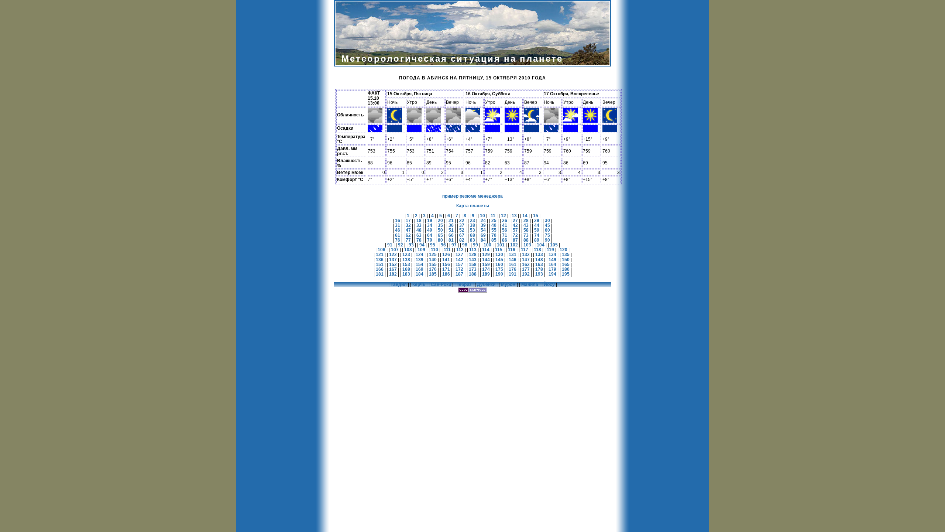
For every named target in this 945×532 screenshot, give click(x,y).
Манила (529, 284)
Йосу (549, 284)
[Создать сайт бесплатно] (472, 291)
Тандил (399, 284)
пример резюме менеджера (472, 196)
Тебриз (464, 284)
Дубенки (486, 284)
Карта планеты (472, 205)
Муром (508, 284)
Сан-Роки (441, 284)
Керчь (418, 284)
